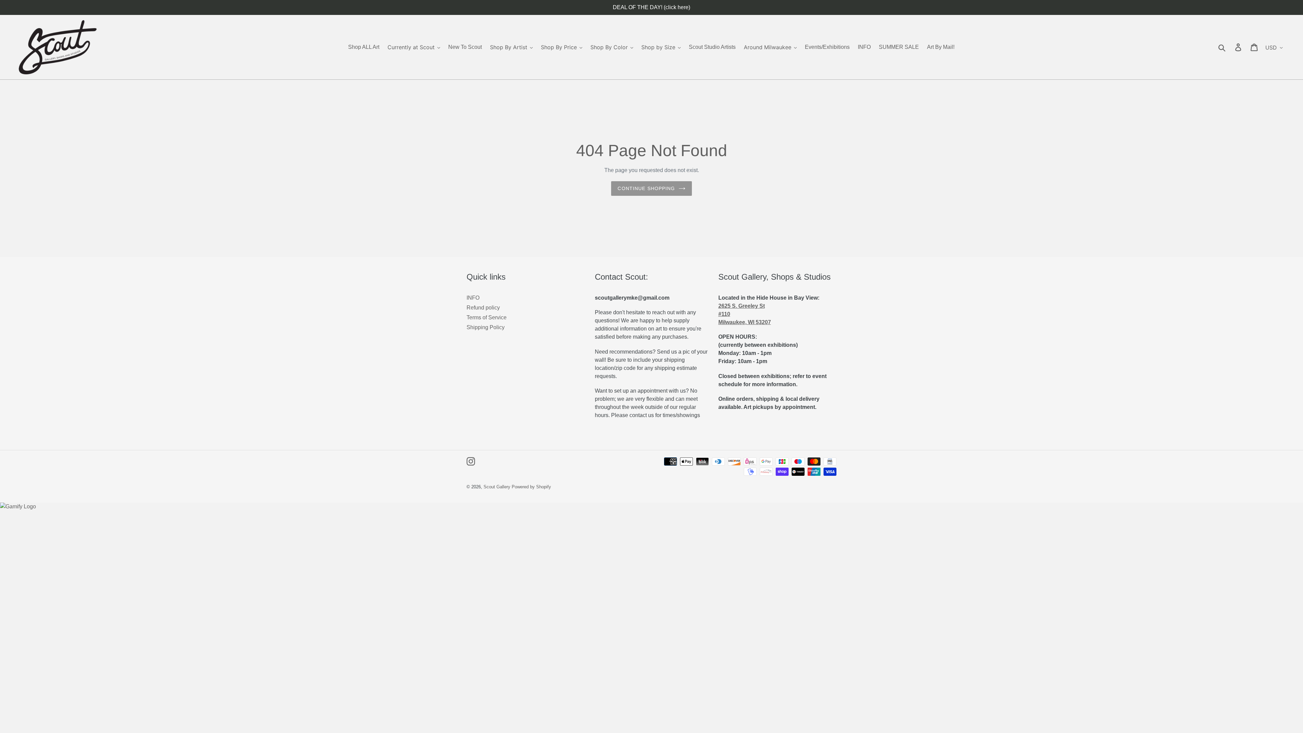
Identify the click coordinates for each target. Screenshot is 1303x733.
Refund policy (483, 308)
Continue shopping (646, 188)
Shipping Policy (486, 327)
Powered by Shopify (531, 486)
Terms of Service (487, 317)
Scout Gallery (497, 486)
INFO (473, 298)
